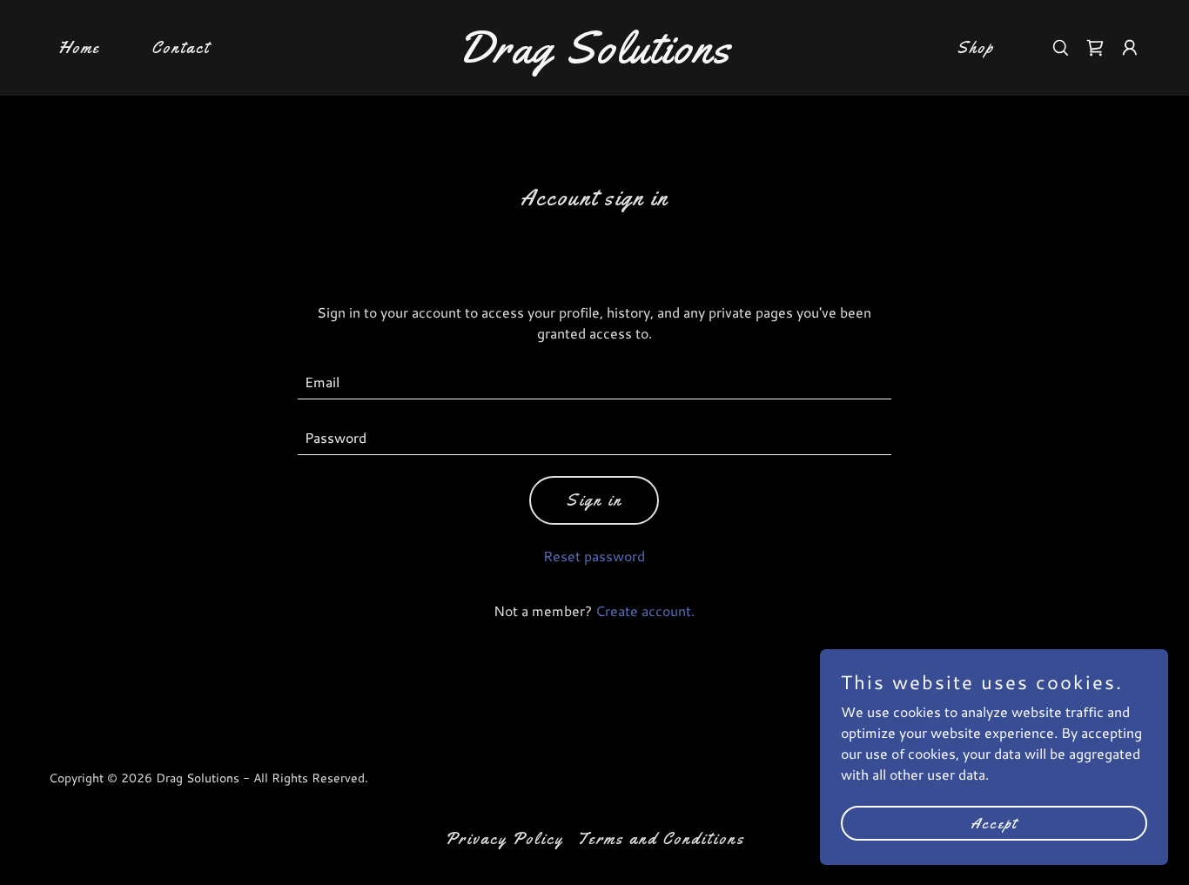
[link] (594, 57)
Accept (994, 822)
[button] (1129, 47)
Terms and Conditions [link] (661, 838)
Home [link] (79, 47)
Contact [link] (180, 47)
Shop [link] (975, 47)
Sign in (594, 500)
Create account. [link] (645, 610)
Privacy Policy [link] (504, 838)
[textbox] (595, 382)
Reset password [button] (594, 556)
